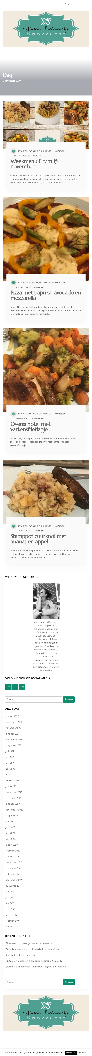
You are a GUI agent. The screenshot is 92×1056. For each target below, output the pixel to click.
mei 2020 (10, 833)
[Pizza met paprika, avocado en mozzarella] (46, 239)
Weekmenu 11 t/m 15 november (34, 164)
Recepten (39, 287)
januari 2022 (12, 716)
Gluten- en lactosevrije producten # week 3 (29, 943)
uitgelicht (29, 156)
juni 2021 (10, 757)
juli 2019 (10, 891)
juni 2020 (10, 827)
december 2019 (14, 862)
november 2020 (14, 798)
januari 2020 (12, 856)
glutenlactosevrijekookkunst (36, 151)
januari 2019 (12, 927)
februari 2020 (13, 851)
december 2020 (14, 792)
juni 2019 (10, 897)
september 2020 (14, 810)
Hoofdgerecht (27, 287)
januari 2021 (12, 786)
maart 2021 (11, 774)
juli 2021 (10, 751)
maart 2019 (11, 915)
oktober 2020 (13, 804)
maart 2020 (12, 845)
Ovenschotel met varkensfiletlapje (31, 427)
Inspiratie (18, 156)
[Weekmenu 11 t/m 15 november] (46, 125)
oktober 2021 (12, 734)
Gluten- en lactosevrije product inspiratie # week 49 (34, 961)
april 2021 (11, 769)
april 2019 (11, 909)
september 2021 (14, 740)
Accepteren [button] (70, 1052)
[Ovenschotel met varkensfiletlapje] (46, 370)
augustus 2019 (13, 886)
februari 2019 (13, 921)
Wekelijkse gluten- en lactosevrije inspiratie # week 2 (34, 949)
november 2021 (14, 728)
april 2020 (11, 839)
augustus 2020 (13, 815)
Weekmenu (40, 156)
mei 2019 (10, 903)
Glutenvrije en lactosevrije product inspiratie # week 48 (36, 967)
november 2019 (14, 868)
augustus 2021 (13, 745)
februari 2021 (13, 780)
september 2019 (14, 880)
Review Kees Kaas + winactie (21, 955)
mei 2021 (10, 763)
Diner (16, 287)
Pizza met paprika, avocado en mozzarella (46, 295)
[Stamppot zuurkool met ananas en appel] (46, 492)
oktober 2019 (12, 874)
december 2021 (14, 722)
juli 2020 (10, 821)
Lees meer (82, 1053)
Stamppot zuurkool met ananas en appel (38, 539)
